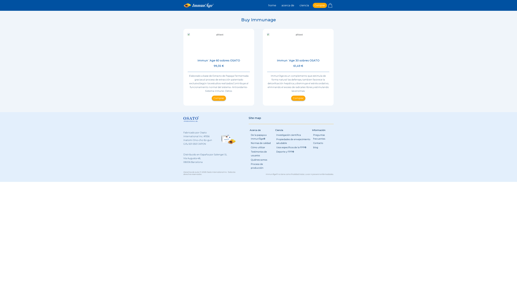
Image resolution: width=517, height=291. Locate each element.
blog (315, 147)
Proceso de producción (257, 166)
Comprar (320, 5)
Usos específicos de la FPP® (291, 147)
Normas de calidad (261, 143)
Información (318, 130)
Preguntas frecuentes (319, 137)
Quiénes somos (259, 160)
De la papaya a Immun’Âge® (258, 137)
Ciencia (304, 5)
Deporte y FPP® (285, 151)
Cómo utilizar (258, 147)
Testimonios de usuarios (259, 153)
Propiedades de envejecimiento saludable (293, 141)
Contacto (318, 143)
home (272, 5)
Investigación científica (288, 135)
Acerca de (288, 5)
